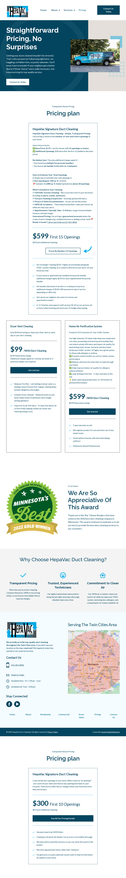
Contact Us (113, 716)
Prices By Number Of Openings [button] (63, 251)
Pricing (82, 10)
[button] (55, 10)
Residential (45, 714)
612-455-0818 (17, 665)
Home (43, 10)
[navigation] (17, 10)
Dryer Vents (81, 716)
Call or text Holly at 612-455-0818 (62, 222)
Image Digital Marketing (110, 732)
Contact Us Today (108, 10)
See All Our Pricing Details (63, 818)
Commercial (64, 714)
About (28, 714)
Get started (33, 370)
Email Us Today (17, 675)
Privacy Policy (52, 732)
